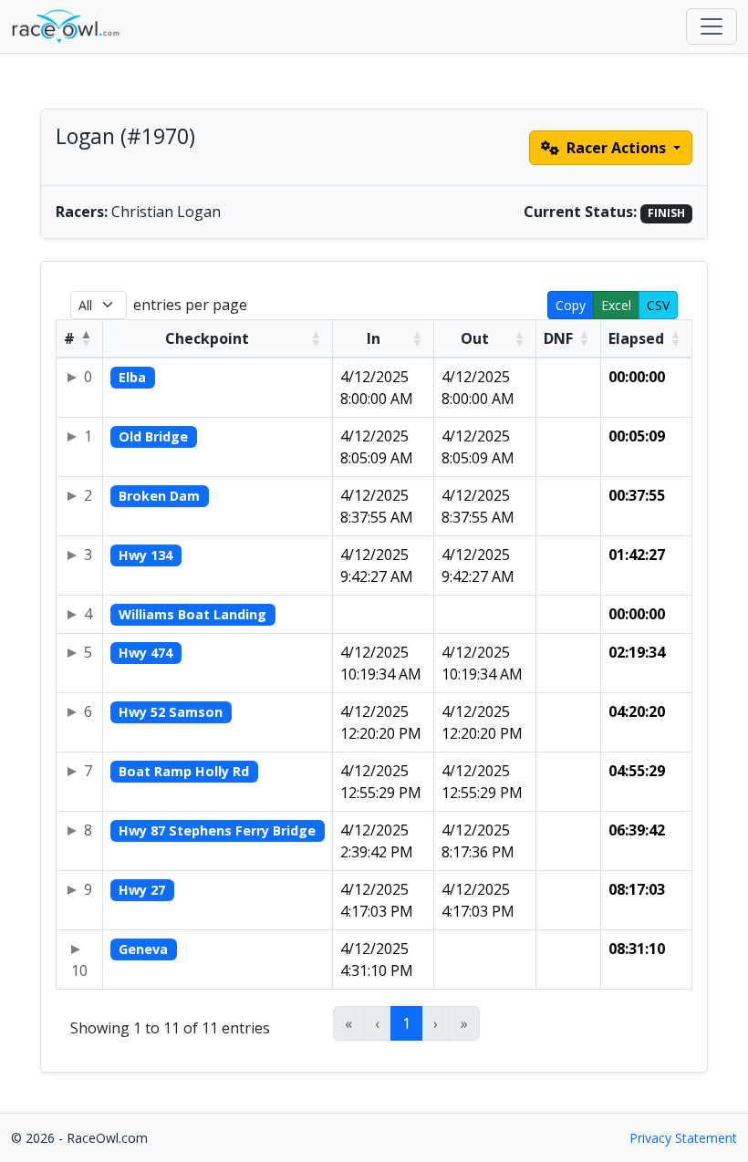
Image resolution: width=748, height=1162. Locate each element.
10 (79, 970)
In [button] (373, 338)
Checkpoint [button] (207, 338)
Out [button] (475, 338)
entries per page (190, 305)
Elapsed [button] (636, 338)
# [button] (69, 338)
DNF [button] (558, 338)
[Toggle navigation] (711, 26)
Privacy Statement (683, 1137)
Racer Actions (616, 148)
